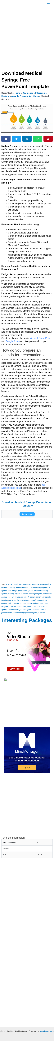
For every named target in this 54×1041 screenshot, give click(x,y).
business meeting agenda (11, 587)
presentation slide (39, 609)
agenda (9, 584)
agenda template (19, 584)
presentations (6, 613)
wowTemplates (47, 1031)
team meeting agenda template (25, 613)
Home (17, 93)
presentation (31, 606)
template (41, 613)
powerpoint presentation (18, 600)
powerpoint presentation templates (25, 603)
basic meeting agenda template (38, 584)
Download (27, 514)
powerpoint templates (17, 606)
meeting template (35, 594)
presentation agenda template (19, 609)
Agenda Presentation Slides (25, 96)
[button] (6, 139)
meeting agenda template (18, 594)
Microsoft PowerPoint (39, 338)
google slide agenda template (29, 591)
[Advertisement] (27, 38)
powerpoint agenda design (25, 597)
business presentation (31, 587)
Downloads (27, 93)
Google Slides (13, 341)
